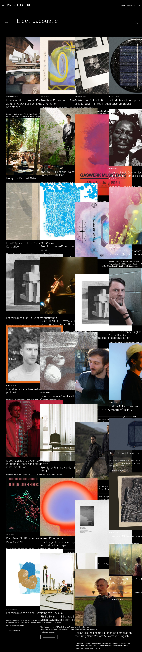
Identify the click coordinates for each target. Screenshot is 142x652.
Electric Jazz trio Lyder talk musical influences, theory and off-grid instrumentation (28, 464)
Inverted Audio (18, 5)
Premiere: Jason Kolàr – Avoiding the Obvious (34, 612)
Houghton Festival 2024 (21, 178)
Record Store (131, 5)
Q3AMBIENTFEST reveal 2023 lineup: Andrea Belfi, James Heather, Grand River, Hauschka (68, 322)
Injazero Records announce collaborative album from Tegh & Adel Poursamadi (100, 487)
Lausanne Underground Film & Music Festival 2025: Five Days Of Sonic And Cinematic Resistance (34, 104)
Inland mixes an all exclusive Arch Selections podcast (33, 390)
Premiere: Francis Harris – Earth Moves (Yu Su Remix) (68, 469)
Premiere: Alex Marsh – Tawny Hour (62, 100)
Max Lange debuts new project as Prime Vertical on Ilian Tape (65, 543)
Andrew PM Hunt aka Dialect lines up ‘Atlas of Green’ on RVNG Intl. (68, 173)
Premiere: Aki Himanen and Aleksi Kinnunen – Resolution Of (34, 539)
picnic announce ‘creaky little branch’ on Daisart (65, 397)
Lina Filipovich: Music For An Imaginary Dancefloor (30, 244)
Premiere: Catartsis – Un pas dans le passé (101, 564)
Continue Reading (117, 470)
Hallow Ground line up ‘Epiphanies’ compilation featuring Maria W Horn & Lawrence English (103, 634)
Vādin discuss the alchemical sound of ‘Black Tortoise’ (102, 410)
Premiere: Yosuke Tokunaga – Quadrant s (31, 317)
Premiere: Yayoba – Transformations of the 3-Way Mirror (103, 267)
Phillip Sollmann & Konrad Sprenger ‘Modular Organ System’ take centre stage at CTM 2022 (68, 618)
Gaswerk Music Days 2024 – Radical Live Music (103, 202)
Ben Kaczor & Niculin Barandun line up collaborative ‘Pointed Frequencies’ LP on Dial (103, 102)
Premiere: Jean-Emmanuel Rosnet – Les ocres (65, 247)
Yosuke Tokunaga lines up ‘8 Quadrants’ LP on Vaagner (102, 339)
